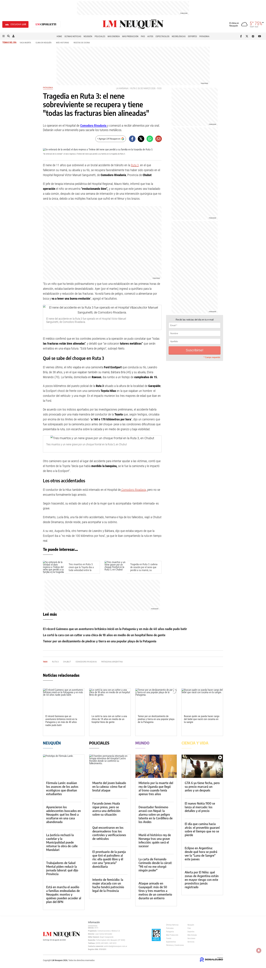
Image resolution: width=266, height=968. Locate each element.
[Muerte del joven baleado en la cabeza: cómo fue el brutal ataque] (110, 766)
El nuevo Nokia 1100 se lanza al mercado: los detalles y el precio (200, 807)
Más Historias (62, 43)
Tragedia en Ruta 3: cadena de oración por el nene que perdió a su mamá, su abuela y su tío (143, 569)
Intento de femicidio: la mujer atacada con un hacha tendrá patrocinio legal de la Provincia (108, 885)
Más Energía (114, 36)
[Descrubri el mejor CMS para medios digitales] (211, 962)
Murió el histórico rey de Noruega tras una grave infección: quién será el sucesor (155, 840)
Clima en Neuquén (43, 43)
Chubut (67, 662)
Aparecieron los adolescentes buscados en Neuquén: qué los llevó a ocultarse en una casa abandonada (63, 814)
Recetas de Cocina (82, 43)
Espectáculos (162, 36)
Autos (150, 36)
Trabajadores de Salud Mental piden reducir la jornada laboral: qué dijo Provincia (62, 868)
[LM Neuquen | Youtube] (260, 36)
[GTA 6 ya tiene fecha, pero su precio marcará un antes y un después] (202, 766)
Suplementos (171, 942)
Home (59, 36)
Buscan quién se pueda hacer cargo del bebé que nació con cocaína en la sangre (201, 719)
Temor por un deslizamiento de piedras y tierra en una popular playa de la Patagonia (99, 641)
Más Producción (130, 36)
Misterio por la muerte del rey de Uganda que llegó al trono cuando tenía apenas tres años (156, 788)
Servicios (190, 942)
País (143, 36)
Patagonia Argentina (112, 662)
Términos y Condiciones (174, 945)
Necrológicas (178, 36)
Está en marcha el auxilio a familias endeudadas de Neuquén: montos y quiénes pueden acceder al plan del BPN (63, 894)
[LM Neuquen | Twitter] (248, 36)
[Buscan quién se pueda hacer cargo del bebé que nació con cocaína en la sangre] (202, 700)
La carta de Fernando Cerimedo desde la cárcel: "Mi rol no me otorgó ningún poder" (155, 864)
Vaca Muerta (25, 43)
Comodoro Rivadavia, (134, 490)
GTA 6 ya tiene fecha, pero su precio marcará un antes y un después (202, 786)
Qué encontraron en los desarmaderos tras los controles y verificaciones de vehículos (109, 833)
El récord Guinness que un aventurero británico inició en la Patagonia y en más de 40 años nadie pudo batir (115, 629)
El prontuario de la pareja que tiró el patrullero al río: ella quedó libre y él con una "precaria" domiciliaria (109, 859)
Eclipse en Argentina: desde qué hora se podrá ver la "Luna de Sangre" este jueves (201, 853)
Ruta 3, (135, 165)
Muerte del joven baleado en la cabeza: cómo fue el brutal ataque (109, 786)
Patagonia (204, 36)
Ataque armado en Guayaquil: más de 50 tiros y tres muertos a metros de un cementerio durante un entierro (155, 890)
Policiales (100, 36)
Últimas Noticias (72, 36)
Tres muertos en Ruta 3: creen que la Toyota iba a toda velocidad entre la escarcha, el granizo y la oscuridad (81, 570)
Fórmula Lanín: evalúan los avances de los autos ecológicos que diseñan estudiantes (62, 788)
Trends (168, 938)
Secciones (191, 938)
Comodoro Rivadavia (93, 125)
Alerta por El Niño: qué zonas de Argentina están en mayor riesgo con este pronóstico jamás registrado (202, 879)
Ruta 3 (133, 88)
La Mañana (122, 88)
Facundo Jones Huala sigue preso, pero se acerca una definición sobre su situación (106, 808)
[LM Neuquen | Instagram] (254, 36)
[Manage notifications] (258, 950)
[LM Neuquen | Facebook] (242, 36)
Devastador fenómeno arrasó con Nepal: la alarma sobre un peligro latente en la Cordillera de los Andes (156, 814)
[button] (3, 36)
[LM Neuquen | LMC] (46, 24)
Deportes (192, 36)
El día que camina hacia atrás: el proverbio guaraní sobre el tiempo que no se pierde (202, 829)
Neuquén (88, 36)
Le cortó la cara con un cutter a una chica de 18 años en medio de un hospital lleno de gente (104, 635)
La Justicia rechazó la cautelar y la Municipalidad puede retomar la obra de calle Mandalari (62, 842)
